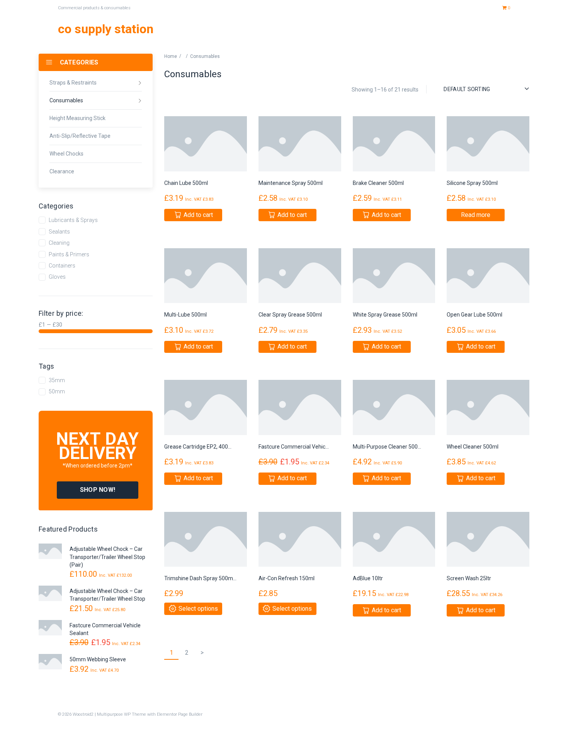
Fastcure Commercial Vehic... (293, 447)
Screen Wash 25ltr (469, 578)
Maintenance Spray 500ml (290, 183)
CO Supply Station (105, 29)
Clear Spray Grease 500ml (290, 315)
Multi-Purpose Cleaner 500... (387, 447)
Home (170, 56)
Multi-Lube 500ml (185, 315)
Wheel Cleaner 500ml (472, 447)
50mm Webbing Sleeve (98, 659)
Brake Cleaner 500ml (378, 183)
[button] (98, 490)
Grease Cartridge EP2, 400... (197, 447)
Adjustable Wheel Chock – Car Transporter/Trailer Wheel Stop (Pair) (107, 557)
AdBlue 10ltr (368, 578)
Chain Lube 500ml (186, 183)
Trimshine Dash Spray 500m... (200, 578)
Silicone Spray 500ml (472, 183)
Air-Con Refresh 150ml (286, 578)
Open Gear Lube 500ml (474, 315)
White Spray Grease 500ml (385, 315)
